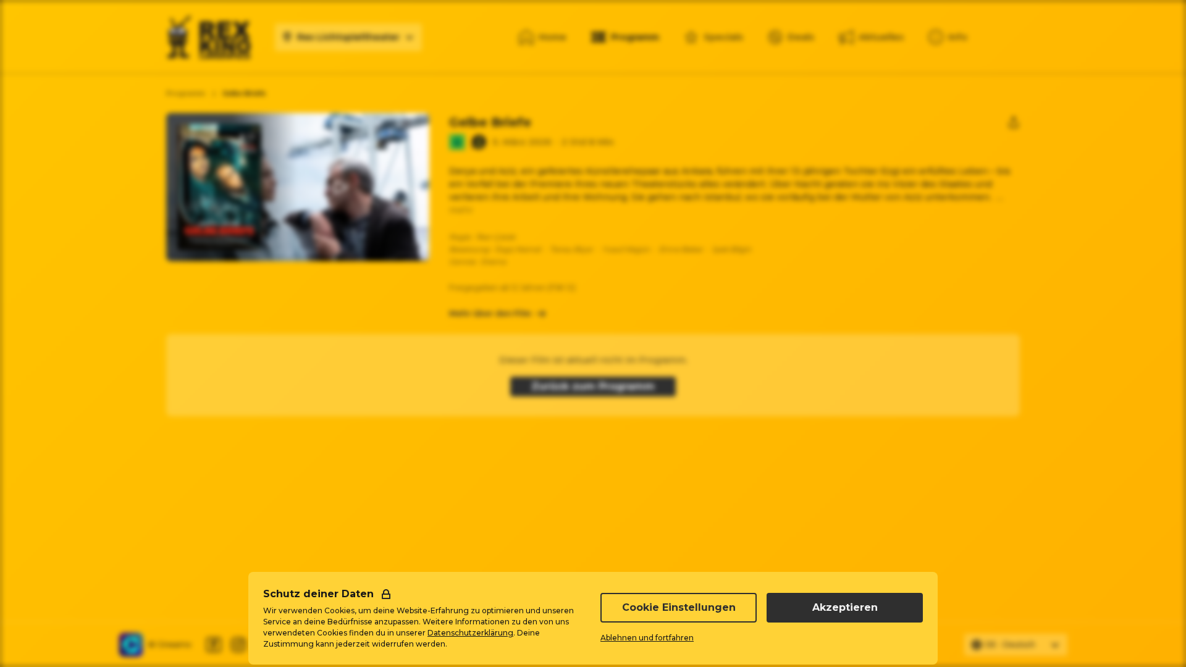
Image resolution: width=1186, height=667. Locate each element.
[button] (339, 187)
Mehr (461, 210)
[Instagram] (238, 644)
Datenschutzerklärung (470, 632)
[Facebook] (213, 644)
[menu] (948, 37)
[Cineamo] (131, 644)
